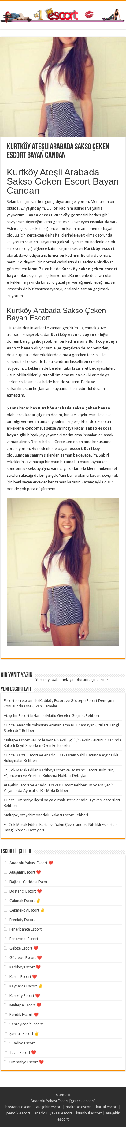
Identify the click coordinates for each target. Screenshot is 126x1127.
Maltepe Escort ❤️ (25, 1005)
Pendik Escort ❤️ (24, 1014)
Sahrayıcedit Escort (26, 1024)
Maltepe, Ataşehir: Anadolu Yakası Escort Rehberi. (46, 815)
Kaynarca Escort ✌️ (26, 986)
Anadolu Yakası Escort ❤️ (31, 862)
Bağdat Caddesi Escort (29, 881)
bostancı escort (18, 1107)
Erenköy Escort (22, 919)
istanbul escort (89, 1113)
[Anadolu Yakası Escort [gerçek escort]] (63, 14)
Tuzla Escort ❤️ (22, 1052)
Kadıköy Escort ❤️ (25, 967)
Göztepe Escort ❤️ (25, 957)
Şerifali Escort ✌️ (24, 1033)
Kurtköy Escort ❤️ (24, 995)
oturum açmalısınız (92, 679)
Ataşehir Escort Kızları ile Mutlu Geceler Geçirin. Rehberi (51, 715)
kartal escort (107, 1107)
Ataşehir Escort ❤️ (25, 872)
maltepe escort (79, 1107)
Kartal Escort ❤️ (23, 976)
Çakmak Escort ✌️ (25, 900)
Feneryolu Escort (23, 938)
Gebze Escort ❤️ (23, 948)
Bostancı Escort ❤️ (25, 891)
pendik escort (18, 1113)
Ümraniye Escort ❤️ (26, 1062)
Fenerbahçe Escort (25, 929)
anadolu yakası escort (53, 1113)
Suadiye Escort (22, 1043)
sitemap (63, 1094)
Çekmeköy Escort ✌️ (27, 910)
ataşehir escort (49, 1107)
